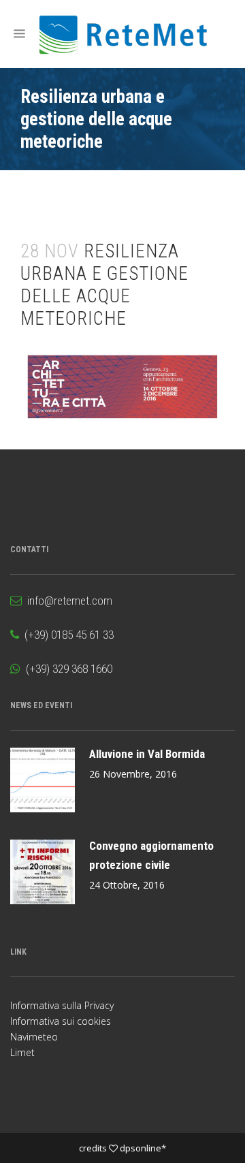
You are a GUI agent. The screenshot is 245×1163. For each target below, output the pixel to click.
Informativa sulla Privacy (62, 1005)
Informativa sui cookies (60, 1021)
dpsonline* (143, 1148)
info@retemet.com (67, 600)
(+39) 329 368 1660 (66, 668)
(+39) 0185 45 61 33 (66, 634)
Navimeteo (34, 1036)
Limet (22, 1052)
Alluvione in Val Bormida (147, 754)
